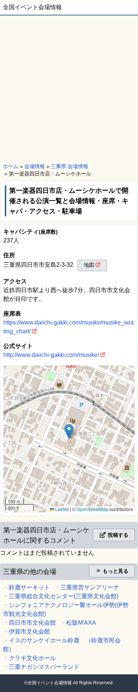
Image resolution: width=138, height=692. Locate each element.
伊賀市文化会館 (29, 631)
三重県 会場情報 (69, 166)
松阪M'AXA (81, 623)
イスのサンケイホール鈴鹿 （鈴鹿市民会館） (62, 644)
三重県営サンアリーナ (89, 587)
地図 (89, 265)
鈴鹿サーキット (29, 587)
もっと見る (114, 571)
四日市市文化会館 (32, 623)
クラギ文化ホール (32, 658)
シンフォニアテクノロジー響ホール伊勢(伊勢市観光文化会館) (65, 609)
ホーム (10, 166)
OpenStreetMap (92, 509)
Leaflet (61, 509)
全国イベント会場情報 (32, 7)
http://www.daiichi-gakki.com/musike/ (51, 355)
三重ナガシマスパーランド (44, 667)
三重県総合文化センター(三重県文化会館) (63, 596)
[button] (69, 431)
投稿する (117, 535)
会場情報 (34, 166)
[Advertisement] (69, 88)
